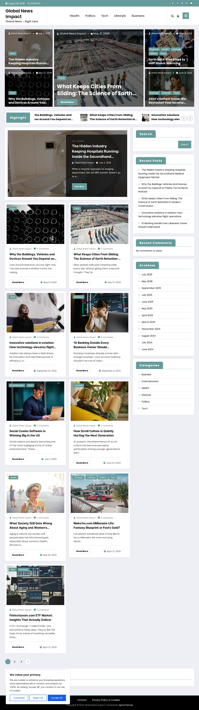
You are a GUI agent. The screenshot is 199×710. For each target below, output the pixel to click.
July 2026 (147, 274)
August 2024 (149, 335)
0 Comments (43, 248)
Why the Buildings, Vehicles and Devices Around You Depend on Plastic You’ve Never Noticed (29, 101)
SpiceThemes (126, 705)
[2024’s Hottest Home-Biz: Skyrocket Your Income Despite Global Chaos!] (169, 87)
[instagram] (187, 3)
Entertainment (17, 385)
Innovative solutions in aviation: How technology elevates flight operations (91, 90)
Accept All (56, 697)
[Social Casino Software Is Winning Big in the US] (35, 401)
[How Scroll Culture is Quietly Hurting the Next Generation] (99, 401)
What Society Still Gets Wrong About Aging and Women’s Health (30, 526)
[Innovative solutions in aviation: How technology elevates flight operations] (98, 68)
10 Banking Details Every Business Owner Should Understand (91, 345)
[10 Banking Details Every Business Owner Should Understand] (99, 312)
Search (146, 134)
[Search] (172, 16)
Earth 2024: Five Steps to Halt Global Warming (167, 61)
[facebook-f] (173, 3)
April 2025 (147, 315)
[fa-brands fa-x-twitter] (177, 3)
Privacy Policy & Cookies (106, 700)
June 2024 (147, 349)
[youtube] (191, 3)
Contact (82, 700)
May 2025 (147, 308)
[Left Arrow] (184, 118)
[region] (38, 687)
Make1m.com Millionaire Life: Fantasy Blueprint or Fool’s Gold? (97, 525)
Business (138, 16)
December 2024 (151, 329)
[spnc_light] (178, 15)
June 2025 (147, 301)
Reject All (38, 697)
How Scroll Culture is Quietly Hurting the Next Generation (94, 433)
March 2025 (148, 322)
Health (74, 16)
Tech (104, 16)
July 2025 (147, 295)
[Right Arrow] (189, 118)
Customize (19, 697)
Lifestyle (120, 16)
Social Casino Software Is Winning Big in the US (27, 433)
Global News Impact (19, 14)
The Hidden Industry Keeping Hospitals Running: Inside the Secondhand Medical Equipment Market (28, 61)
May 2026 (147, 281)
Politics (90, 16)
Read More (67, 102)
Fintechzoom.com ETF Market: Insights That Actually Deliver (31, 618)
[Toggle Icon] (186, 15)
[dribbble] (182, 3)
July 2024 (147, 342)
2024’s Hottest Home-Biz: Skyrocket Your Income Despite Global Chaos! (167, 101)
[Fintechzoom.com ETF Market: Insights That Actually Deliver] (35, 585)
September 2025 (151, 288)
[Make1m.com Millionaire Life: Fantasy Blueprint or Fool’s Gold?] (99, 493)
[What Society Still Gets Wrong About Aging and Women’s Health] (35, 493)
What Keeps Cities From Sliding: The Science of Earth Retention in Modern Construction (86, 117)
